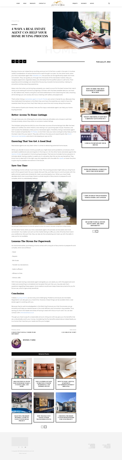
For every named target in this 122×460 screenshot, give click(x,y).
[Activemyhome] (59, 3)
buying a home (22, 298)
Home (15, 21)
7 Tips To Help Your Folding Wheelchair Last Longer (95, 196)
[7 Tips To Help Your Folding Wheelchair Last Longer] (95, 186)
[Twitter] (17, 61)
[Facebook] (13, 61)
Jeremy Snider (16, 154)
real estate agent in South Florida (36, 99)
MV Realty (34, 132)
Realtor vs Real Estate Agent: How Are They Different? (95, 223)
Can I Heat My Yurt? (69, 332)
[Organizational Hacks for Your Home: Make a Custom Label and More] (22, 368)
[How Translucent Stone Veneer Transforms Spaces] (44, 402)
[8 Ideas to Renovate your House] (95, 134)
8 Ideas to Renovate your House (95, 144)
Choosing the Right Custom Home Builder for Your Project (66, 417)
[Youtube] (25, 447)
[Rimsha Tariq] (16, 343)
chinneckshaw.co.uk (27, 312)
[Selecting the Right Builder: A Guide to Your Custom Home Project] (22, 402)
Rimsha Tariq (29, 340)
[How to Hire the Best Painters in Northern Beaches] (95, 79)
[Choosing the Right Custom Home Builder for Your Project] (66, 402)
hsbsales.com (37, 75)
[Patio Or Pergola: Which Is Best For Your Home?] (95, 160)
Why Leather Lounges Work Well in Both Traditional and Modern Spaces (44, 384)
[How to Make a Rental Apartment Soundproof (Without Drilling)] (66, 368)
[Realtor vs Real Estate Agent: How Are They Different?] (95, 212)
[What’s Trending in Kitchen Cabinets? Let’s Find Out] (95, 107)
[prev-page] (42, 427)
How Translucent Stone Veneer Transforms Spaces (43, 417)
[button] (108, 3)
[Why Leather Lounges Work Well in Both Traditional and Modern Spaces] (44, 368)
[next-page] (45, 427)
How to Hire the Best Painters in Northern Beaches (95, 90)
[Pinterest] (20, 61)
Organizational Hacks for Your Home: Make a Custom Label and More (21, 384)
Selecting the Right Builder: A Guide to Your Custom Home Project (21, 418)
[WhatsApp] (24, 61)
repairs (61, 158)
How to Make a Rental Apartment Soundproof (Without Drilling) (66, 384)
